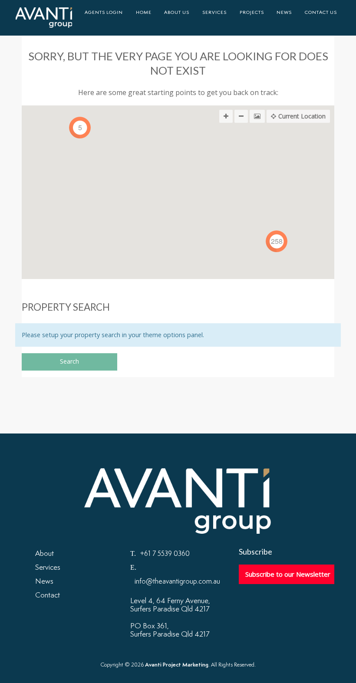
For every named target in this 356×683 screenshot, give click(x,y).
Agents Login (104, 12)
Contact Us (321, 12)
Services (214, 12)
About (44, 554)
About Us (176, 12)
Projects (252, 12)
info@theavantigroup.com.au (177, 581)
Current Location (302, 116)
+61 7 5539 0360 (165, 554)
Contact (47, 595)
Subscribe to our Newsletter (287, 574)
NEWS (284, 12)
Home (144, 12)
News (44, 581)
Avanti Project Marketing (44, 17)
